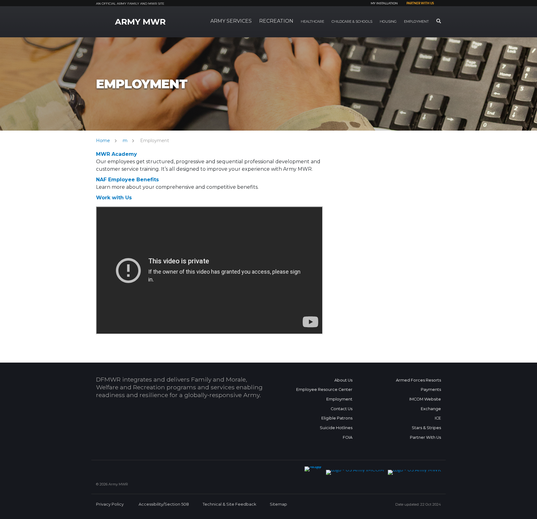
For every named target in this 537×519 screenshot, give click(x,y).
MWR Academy (116, 154)
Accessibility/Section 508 (164, 504)
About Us (343, 380)
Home (103, 140)
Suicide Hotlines (336, 427)
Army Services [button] (231, 21)
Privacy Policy (110, 504)
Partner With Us (425, 437)
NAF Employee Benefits (127, 180)
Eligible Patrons (336, 418)
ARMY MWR (140, 21)
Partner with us (420, 3)
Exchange (431, 408)
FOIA (347, 437)
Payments (431, 389)
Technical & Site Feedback (229, 504)
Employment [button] (416, 21)
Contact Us (341, 408)
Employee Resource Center (324, 389)
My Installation (384, 3)
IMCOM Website (425, 399)
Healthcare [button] (312, 21)
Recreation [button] (276, 21)
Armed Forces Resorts (418, 380)
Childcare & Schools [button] (352, 21)
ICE (438, 418)
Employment (339, 399)
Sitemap (278, 504)
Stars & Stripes (426, 427)
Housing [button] (388, 21)
